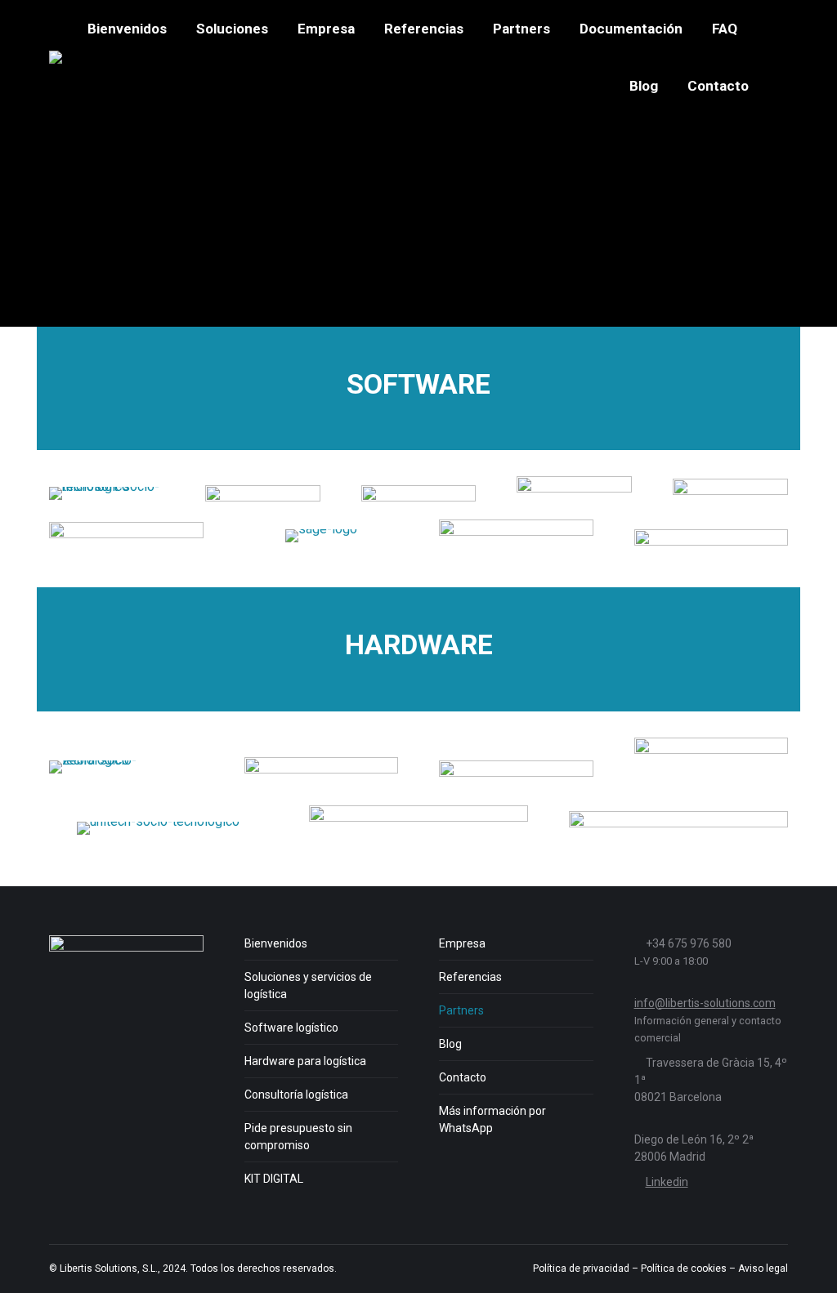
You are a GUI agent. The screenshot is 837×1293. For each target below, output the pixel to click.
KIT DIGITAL (273, 1178)
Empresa (462, 943)
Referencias (470, 976)
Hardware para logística (305, 1061)
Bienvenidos (275, 943)
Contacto (462, 1077)
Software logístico (291, 1027)
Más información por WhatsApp (492, 1119)
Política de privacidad (581, 1268)
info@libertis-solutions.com (705, 1003)
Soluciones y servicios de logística (308, 985)
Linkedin (667, 1181)
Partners (461, 1010)
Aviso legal (763, 1268)
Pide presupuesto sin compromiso (298, 1136)
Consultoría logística (296, 1094)
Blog (450, 1043)
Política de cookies (684, 1268)
